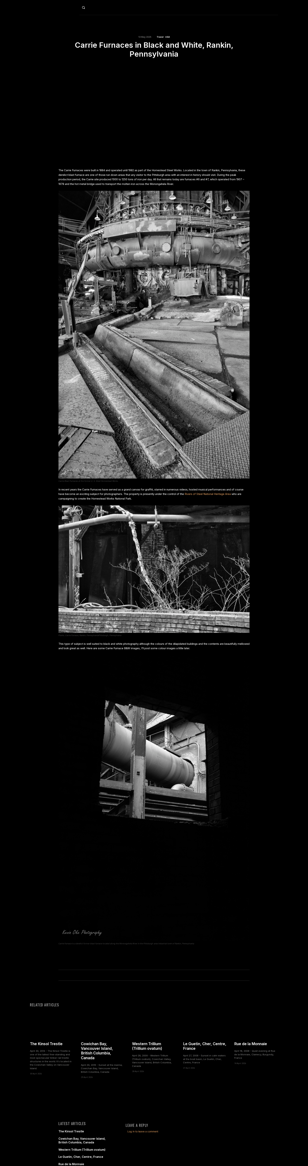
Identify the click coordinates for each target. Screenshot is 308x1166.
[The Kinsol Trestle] (52, 1024)
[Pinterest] (158, 65)
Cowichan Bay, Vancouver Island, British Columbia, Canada (97, 1051)
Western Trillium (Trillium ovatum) (147, 1046)
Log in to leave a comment (142, 1131)
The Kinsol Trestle (46, 1044)
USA (167, 37)
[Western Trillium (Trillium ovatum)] (154, 1024)
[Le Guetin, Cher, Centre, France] (205, 1024)
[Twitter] (149, 65)
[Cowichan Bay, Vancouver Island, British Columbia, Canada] (103, 1024)
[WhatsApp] (166, 65)
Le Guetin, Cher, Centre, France (80, 1157)
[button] (91, 7)
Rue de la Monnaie (250, 1044)
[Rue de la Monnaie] (256, 1024)
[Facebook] (141, 65)
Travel (160, 37)
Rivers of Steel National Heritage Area (208, 494)
